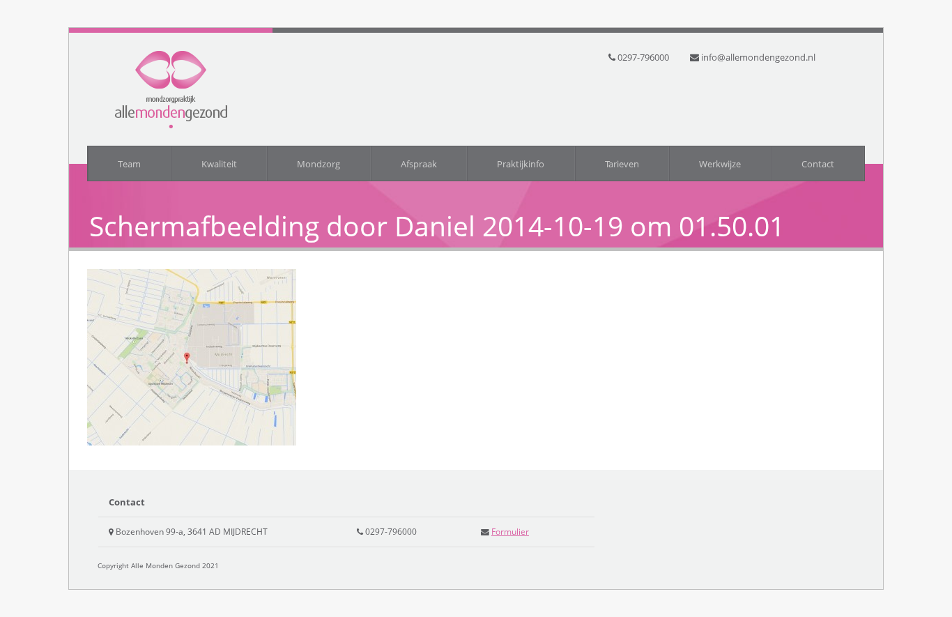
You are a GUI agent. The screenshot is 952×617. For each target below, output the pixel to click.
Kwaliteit (219, 164)
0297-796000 (643, 57)
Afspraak (419, 164)
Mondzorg (318, 164)
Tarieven (622, 164)
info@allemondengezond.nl (758, 57)
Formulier (510, 531)
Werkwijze (720, 164)
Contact (817, 164)
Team (129, 164)
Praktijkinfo (520, 164)
